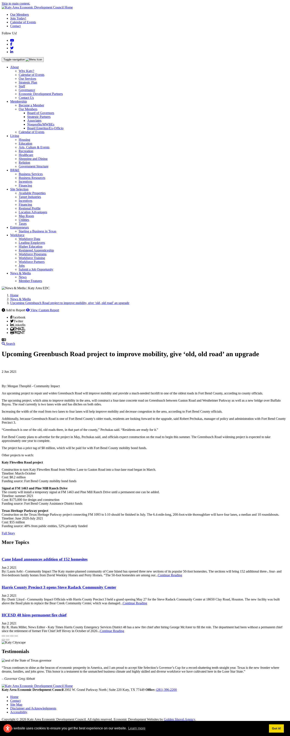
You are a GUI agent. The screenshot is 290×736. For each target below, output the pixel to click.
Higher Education (30, 246)
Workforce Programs (32, 254)
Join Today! (18, 18)
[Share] (7, 636)
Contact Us (26, 97)
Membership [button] (18, 101)
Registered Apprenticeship (36, 250)
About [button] (14, 67)
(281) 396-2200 (166, 689)
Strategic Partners (39, 117)
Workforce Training (32, 258)
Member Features (30, 281)
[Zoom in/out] (16, 636)
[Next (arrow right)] (7, 639)
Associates (34, 120)
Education (25, 143)
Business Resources (32, 178)
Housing (24, 139)
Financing (25, 185)
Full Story (8, 533)
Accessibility (18, 712)
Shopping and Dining (33, 159)
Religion (24, 162)
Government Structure (33, 166)
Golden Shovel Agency (179, 719)
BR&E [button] (15, 170)
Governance (27, 90)
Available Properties (32, 193)
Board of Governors (40, 113)
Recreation (26, 151)
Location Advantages (33, 212)
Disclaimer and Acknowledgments (33, 708)
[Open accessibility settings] (7, 728)
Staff (22, 86)
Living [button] (14, 136)
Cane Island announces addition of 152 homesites (44, 559)
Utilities (24, 220)
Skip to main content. (16, 3)
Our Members (19, 14)
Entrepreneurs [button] (19, 227)
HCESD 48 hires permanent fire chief (34, 615)
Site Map (16, 704)
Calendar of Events (23, 22)
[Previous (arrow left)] (3, 639)
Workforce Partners (32, 262)
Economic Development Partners (41, 94)
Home (14, 697)
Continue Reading (170, 575)
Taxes (23, 223)
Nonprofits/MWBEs (40, 124)
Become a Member (31, 105)
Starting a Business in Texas (37, 231)
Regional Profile (30, 208)
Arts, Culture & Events (34, 147)
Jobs (22, 265)
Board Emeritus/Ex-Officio (45, 128)
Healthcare (26, 155)
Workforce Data (29, 239)
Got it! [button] (276, 728)
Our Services (27, 78)
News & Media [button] (20, 273)
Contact (15, 26)
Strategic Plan (28, 82)
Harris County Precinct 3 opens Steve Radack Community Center (59, 587)
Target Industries (30, 197)
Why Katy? (26, 71)
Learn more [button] (136, 728)
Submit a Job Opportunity (36, 269)
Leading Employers (32, 242)
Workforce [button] (17, 235)
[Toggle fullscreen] (12, 636)
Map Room (26, 216)
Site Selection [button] (19, 189)
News (23, 277)
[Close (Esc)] (3, 636)
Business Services (31, 174)
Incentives (25, 181)
